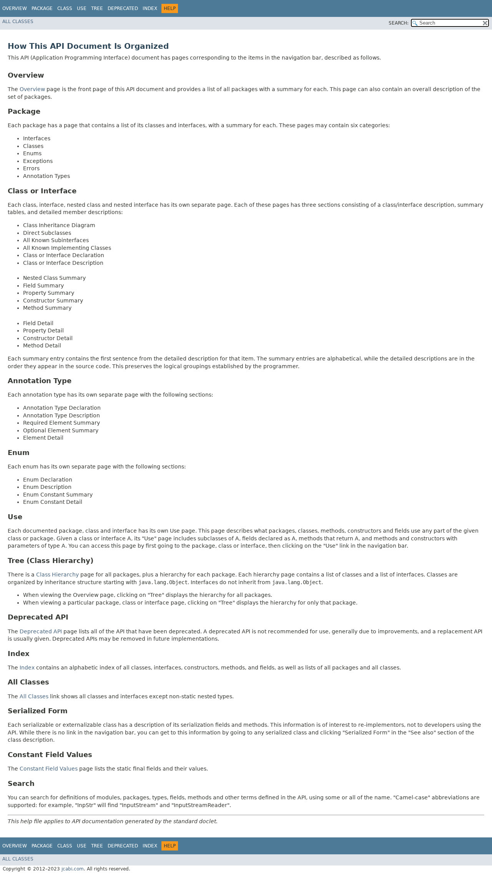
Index (150, 8)
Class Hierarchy (57, 574)
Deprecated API (41, 631)
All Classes (17, 21)
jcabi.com (73, 869)
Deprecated (123, 8)
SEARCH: (399, 23)
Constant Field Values (49, 769)
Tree (97, 8)
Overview (14, 8)
